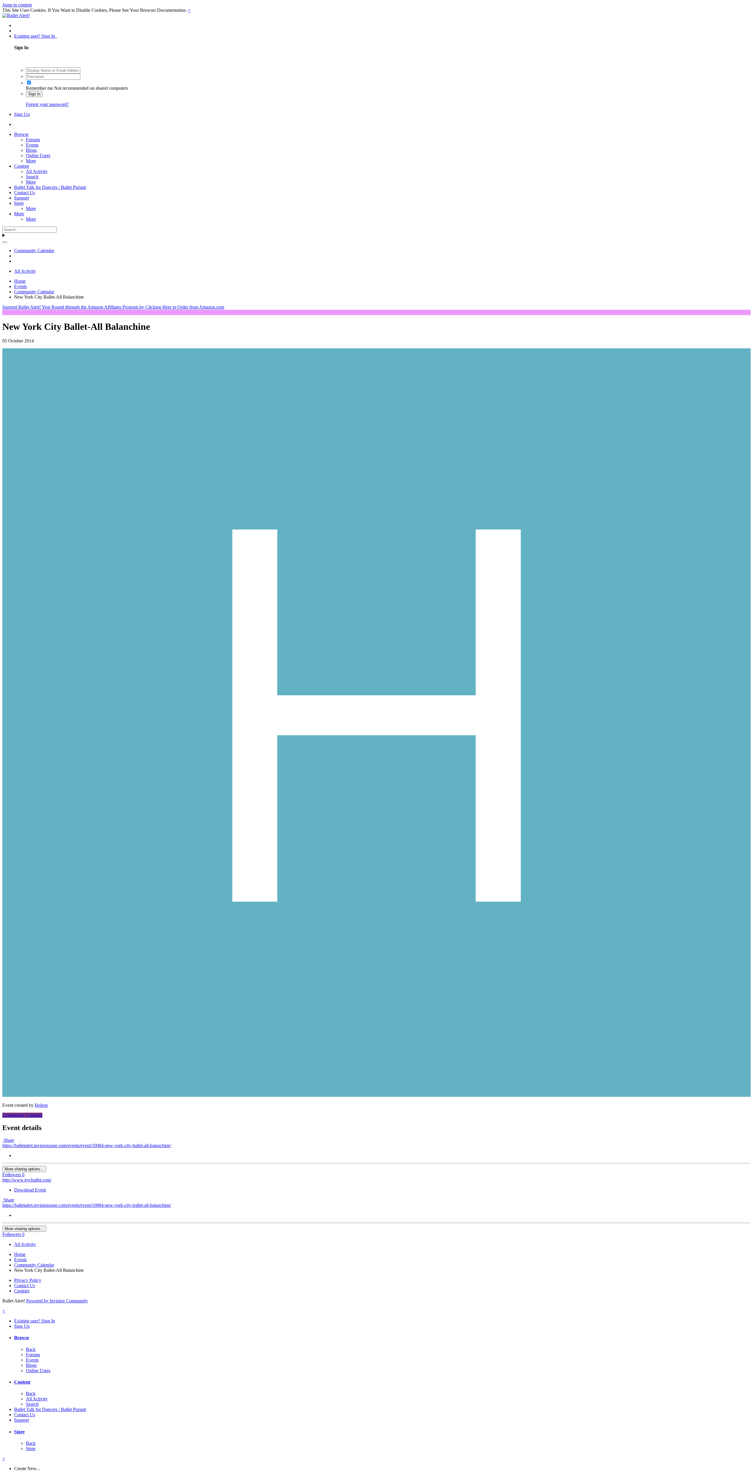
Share (8, 1140)
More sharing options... (24, 1169)
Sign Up (22, 114)
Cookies (21, 1290)
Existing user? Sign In (35, 36)
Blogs (31, 150)
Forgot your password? (47, 104)
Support (21, 197)
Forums (33, 139)
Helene (41, 1105)
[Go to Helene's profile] (376, 1095)
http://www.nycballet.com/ (26, 1179)
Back (31, 1349)
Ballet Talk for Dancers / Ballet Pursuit (50, 187)
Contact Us (24, 192)
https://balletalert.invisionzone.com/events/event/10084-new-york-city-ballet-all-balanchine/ (86, 1145)
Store (19, 203)
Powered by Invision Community (57, 1300)
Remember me (39, 88)
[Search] (4, 242)
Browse (21, 134)
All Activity (37, 171)
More (31, 160)
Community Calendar (22, 1115)
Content (21, 166)
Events (32, 144)
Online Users (38, 155)
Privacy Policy (27, 1280)
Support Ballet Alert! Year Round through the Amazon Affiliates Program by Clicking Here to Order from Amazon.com (113, 306)
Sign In (34, 94)
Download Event (30, 1189)
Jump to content (17, 4)
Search (32, 176)
